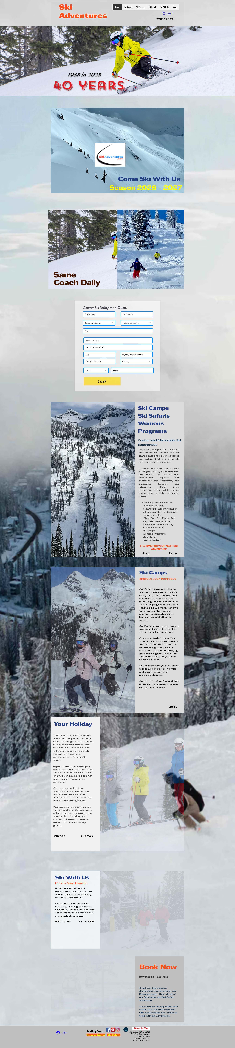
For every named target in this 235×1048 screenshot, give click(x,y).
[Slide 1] (113, 285)
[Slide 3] (116, 285)
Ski (65, 7)
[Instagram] (117, 1030)
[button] (168, 13)
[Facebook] (108, 1030)
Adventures (83, 16)
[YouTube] (113, 1030)
